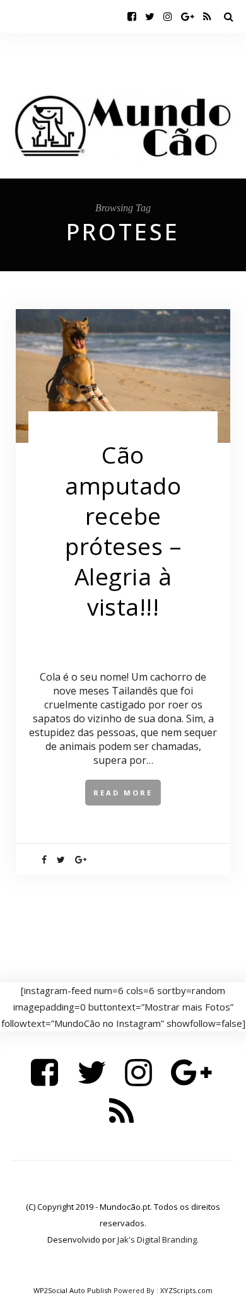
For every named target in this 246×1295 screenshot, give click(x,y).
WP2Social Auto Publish (72, 1290)
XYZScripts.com (186, 1290)
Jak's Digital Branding (157, 1239)
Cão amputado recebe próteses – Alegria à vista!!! (123, 530)
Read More (123, 792)
